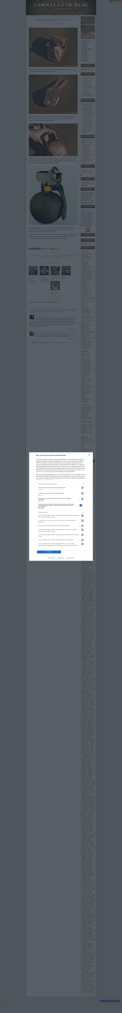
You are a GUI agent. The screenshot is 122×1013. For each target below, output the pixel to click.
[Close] (89, 455)
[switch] (81, 488)
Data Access (61, 557)
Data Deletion (51, 557)
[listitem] (61, 484)
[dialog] (61, 506)
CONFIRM (49, 552)
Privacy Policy (70, 557)
